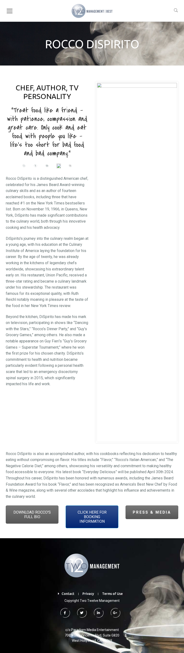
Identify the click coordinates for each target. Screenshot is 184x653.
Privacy (88, 593)
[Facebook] (64, 613)
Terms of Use (112, 593)
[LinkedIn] (98, 613)
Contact (68, 593)
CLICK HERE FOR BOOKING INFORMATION (92, 517)
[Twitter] (81, 613)
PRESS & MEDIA (152, 512)
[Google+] (115, 613)
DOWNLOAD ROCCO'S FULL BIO (32, 514)
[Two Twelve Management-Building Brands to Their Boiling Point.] (92, 10)
